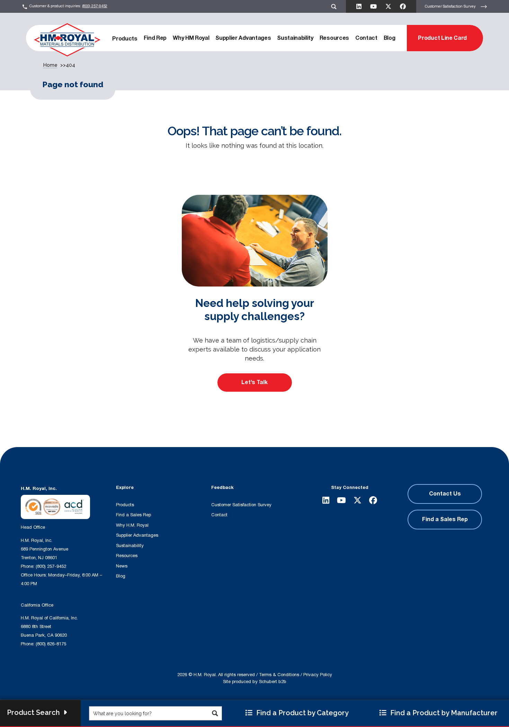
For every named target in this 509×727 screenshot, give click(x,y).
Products (124, 38)
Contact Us (445, 493)
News (121, 566)
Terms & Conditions (279, 674)
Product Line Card (442, 38)
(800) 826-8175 (51, 643)
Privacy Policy (317, 674)
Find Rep (155, 38)
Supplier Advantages (243, 38)
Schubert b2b (272, 681)
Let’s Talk (254, 382)
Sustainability (295, 38)
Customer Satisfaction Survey (451, 6)
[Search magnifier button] (215, 713)
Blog (389, 38)
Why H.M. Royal (132, 525)
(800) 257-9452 (94, 6)
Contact (366, 38)
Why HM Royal (191, 38)
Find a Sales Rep (133, 514)
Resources (334, 38)
